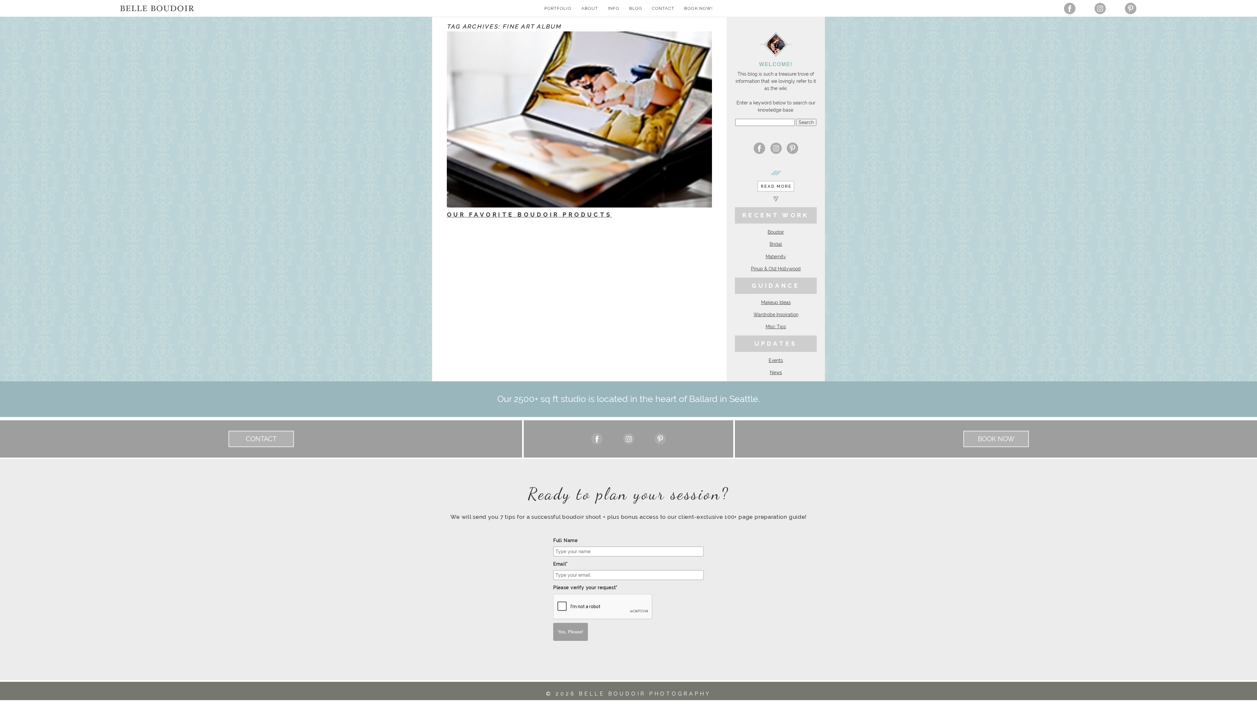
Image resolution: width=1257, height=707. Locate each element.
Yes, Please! (570, 631)
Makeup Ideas (776, 302)
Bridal (776, 244)
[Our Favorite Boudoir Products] (579, 119)
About (589, 8)
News (776, 372)
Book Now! (698, 8)
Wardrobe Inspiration (776, 314)
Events (776, 360)
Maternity (776, 256)
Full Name (565, 540)
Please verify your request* (585, 587)
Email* (560, 564)
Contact (663, 8)
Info (613, 8)
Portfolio (557, 8)
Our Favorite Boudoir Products (529, 214)
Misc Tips (776, 326)
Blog (635, 8)
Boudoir (776, 232)
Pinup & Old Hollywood (776, 268)
